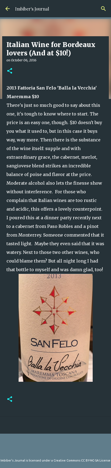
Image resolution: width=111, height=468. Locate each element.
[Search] (103, 8)
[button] (9, 71)
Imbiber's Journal (32, 9)
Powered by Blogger (59, 449)
